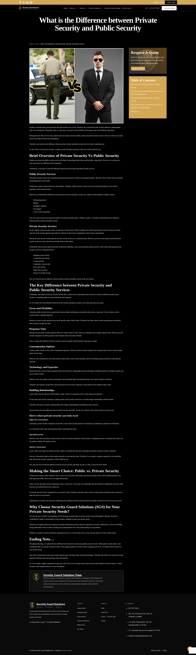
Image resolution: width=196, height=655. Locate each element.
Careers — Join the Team (108, 616)
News (162, 2)
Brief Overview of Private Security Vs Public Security (145, 86)
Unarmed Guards (82, 612)
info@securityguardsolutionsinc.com (140, 636)
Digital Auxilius (67, 650)
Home (31, 44)
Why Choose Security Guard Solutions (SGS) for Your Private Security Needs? (147, 106)
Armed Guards (81, 608)
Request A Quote (138, 68)
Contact (103, 621)
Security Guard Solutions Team (62, 575)
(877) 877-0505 (134, 608)
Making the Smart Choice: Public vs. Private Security (145, 99)
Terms (165, 650)
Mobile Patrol (81, 625)
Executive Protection (83, 621)
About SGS (104, 612)
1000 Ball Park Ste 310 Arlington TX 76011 (146, 630)
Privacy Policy (156, 650)
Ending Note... (135, 111)
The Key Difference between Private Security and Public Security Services (147, 92)
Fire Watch (80, 629)
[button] (171, 2)
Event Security (81, 616)
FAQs (102, 608)
